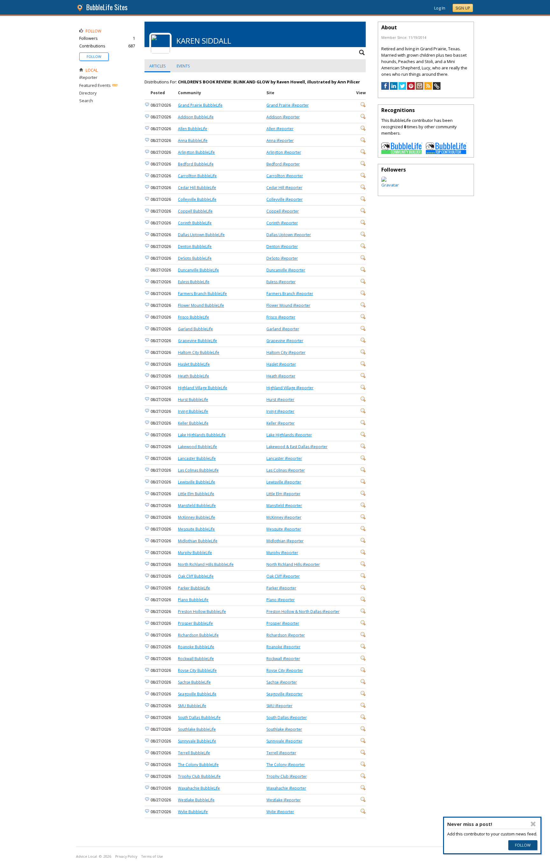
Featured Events (95, 85)
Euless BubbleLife (193, 282)
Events (183, 66)
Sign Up (462, 8)
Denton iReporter (282, 246)
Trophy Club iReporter (286, 776)
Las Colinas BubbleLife (198, 470)
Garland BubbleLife (195, 329)
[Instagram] (419, 88)
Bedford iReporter (283, 164)
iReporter (88, 77)
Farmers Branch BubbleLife (202, 293)
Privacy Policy (126, 856)
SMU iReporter (279, 705)
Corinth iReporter (282, 223)
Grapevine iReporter (284, 340)
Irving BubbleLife (193, 411)
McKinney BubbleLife (196, 517)
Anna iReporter (280, 140)
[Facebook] (385, 88)
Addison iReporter (283, 117)
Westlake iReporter (283, 800)
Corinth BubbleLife (195, 223)
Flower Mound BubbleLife (201, 305)
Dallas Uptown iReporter (288, 234)
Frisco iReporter (280, 317)
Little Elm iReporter (283, 493)
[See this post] (363, 106)
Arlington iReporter (283, 152)
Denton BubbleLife (195, 246)
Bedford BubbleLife (196, 164)
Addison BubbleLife (196, 117)
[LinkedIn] (394, 88)
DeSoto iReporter (282, 258)
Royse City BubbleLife (197, 670)
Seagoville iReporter (284, 694)
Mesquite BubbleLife (196, 529)
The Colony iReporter (285, 764)
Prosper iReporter (282, 623)
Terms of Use (152, 856)
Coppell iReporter (282, 211)
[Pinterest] (411, 88)
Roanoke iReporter (283, 647)
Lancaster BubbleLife (197, 458)
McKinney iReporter (283, 517)
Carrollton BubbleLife (197, 176)
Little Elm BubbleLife (196, 493)
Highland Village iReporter (290, 388)
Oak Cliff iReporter (283, 576)
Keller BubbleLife (193, 423)
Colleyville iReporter (284, 199)
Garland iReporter (282, 329)
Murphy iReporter (282, 552)
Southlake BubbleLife (197, 729)
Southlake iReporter (284, 729)
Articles (157, 66)
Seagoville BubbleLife (197, 694)
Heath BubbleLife (193, 376)
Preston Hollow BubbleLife (202, 611)
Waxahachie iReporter (286, 788)
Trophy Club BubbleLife (199, 776)
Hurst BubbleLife (193, 399)
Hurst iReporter (280, 399)
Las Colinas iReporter (285, 470)
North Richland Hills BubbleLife (206, 564)
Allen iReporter (279, 128)
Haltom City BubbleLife (198, 352)
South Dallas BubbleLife (199, 717)
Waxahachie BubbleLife (199, 788)
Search (86, 100)
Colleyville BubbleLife (197, 199)
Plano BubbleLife (193, 599)
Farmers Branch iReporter (289, 293)
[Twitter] (402, 88)
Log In (439, 8)
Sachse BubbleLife (194, 682)
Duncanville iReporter (285, 270)
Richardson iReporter (285, 635)
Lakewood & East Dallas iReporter (297, 446)
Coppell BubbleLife (195, 211)
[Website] (437, 88)
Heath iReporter (280, 376)
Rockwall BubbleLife (196, 658)
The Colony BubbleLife (198, 764)
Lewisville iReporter (283, 482)
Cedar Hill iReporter (284, 187)
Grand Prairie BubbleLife (200, 105)
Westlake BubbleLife (196, 800)
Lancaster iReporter (284, 458)
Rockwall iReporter (283, 658)
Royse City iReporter (284, 670)
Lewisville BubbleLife (196, 482)
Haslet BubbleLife (194, 364)
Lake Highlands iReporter (289, 435)
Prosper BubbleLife (195, 623)
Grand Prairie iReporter (287, 105)
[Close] (532, 824)
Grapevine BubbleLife (197, 340)
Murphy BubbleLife (195, 552)
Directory (88, 93)
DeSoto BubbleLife (195, 258)
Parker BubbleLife (194, 588)
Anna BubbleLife (193, 140)
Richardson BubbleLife (198, 635)
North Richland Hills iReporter (293, 564)
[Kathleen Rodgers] (390, 185)
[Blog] (428, 88)
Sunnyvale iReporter (284, 741)
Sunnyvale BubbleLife (197, 741)
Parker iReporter (281, 588)
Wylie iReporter (280, 811)
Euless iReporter (281, 282)
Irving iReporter (280, 411)
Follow (94, 56)
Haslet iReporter (281, 364)
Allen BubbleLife (192, 128)
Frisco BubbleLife (193, 317)
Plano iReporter (280, 599)
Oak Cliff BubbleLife (196, 576)
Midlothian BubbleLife (197, 541)
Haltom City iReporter (286, 352)
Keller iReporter (280, 423)
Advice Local (86, 856)
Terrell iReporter (281, 753)
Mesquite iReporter (283, 529)
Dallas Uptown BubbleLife (201, 234)
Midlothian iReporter (285, 541)
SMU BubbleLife (192, 705)
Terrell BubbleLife (194, 753)
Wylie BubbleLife (193, 811)
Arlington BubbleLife (196, 152)
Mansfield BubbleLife (197, 505)
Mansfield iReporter (284, 505)
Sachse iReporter (281, 682)
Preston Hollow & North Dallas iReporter (303, 611)
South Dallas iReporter (286, 717)
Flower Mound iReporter (288, 305)
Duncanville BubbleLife (198, 270)
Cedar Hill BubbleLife (197, 187)
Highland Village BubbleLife (202, 388)
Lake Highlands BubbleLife (202, 435)
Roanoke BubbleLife (196, 647)
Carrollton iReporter (284, 176)
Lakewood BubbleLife (197, 446)
